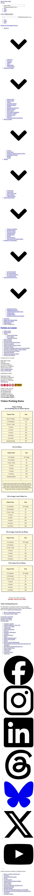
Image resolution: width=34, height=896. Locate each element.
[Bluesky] (18, 808)
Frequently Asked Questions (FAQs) (16, 153)
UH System (7, 650)
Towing (9, 236)
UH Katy (9, 116)
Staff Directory (4, 381)
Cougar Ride (10, 192)
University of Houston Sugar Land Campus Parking (17, 348)
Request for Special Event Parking (15, 316)
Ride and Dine (10, 195)
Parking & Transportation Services (9, 25)
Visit (5, 8)
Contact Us (10, 59)
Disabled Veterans (11, 105)
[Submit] (16, 7)
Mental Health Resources (10, 638)
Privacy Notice (7, 884)
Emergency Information (10, 632)
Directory (6, 631)
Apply (5, 10)
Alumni (9, 157)
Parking (6, 641)
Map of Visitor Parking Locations (12, 612)
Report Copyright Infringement (11, 642)
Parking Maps (10, 100)
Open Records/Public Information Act (13, 646)
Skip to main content (6, 1)
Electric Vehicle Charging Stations (12, 345)
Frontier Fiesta (10, 313)
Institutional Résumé (9, 887)
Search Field (7, 5)
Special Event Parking (9, 355)
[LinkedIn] (18, 749)
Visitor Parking (7, 323)
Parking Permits (8, 339)
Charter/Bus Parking (12, 338)
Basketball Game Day (12, 310)
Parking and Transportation (10, 320)
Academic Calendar (9, 623)
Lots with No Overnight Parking (15, 239)
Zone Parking (10, 110)
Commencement (11, 314)
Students (9, 150)
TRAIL (6, 878)
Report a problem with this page (12, 874)
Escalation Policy (11, 230)
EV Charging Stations (12, 274)
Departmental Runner (12, 155)
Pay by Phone (10, 336)
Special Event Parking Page (14, 609)
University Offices (8, 652)
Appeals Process (11, 233)
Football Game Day (12, 308)
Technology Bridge (12, 113)
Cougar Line (10, 190)
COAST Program (11, 271)
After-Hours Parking (9, 352)
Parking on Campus (9, 321)
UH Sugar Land (11, 115)
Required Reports (8, 888)
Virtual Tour (7, 653)
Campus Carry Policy (9, 626)
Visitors (9, 102)
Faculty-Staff (10, 152)
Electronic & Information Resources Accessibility (16, 889)
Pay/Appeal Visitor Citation (11, 613)
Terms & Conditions (12, 229)
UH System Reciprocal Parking (15, 118)
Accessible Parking (12, 103)
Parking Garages (11, 109)
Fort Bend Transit (11, 276)
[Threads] (18, 779)
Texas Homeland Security (10, 877)
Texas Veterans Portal (9, 648)
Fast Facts (9, 61)
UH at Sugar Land (11, 193)
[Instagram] (18, 714)
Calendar (9, 62)
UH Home (6, 318)
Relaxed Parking (11, 237)
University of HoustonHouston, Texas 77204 (6, 619)
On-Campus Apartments (13, 112)
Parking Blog (10, 65)
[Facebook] (18, 685)
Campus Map (7, 628)
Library (6, 636)
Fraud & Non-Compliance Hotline (12, 881)
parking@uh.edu (8, 369)
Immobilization (10, 234)
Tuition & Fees (7, 649)
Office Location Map (6, 370)
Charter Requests (11, 196)
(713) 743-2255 (4, 621)
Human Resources (8, 635)
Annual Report (10, 66)
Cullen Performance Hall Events (15, 311)
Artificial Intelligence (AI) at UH (12, 625)
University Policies (8, 894)
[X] (18, 838)
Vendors (9, 106)
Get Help (6, 633)
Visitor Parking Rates (12, 335)
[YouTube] (18, 868)
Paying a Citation (11, 232)
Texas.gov (6, 875)
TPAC (8, 63)
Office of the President (9, 639)
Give (5, 11)
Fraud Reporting (8, 879)
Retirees (9, 156)
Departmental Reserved (13, 108)
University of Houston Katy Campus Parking (15, 349)
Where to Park (10, 99)
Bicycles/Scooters (11, 273)
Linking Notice (7, 882)
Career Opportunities (9, 629)
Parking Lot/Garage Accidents (11, 354)
